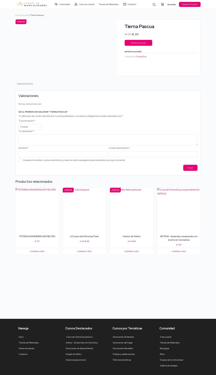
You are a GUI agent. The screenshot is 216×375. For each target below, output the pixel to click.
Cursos (25, 15)
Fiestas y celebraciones (124, 354)
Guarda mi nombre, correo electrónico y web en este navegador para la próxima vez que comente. (74, 160)
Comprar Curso (37, 251)
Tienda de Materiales (29, 342)
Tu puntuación (27, 120)
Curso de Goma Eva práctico (79, 337)
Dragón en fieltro (73, 354)
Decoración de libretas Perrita (79, 348)
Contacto (23, 354)
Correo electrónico (119, 148)
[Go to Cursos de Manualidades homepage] (31, 4)
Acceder (171, 4)
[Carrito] (162, 4)
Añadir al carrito (138, 42)
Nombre (24, 148)
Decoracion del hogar (123, 342)
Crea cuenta (165, 337)
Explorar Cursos (189, 4)
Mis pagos (164, 348)
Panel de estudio (26, 348)
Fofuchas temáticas (122, 360)
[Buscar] (154, 4)
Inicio (17, 15)
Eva (144, 56)
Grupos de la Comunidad (171, 360)
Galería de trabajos (169, 365)
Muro (162, 354)
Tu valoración (26, 131)
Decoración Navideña (123, 348)
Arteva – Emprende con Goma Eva (82, 342)
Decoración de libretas (123, 337)
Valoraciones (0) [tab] (25, 83)
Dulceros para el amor (76, 360)
